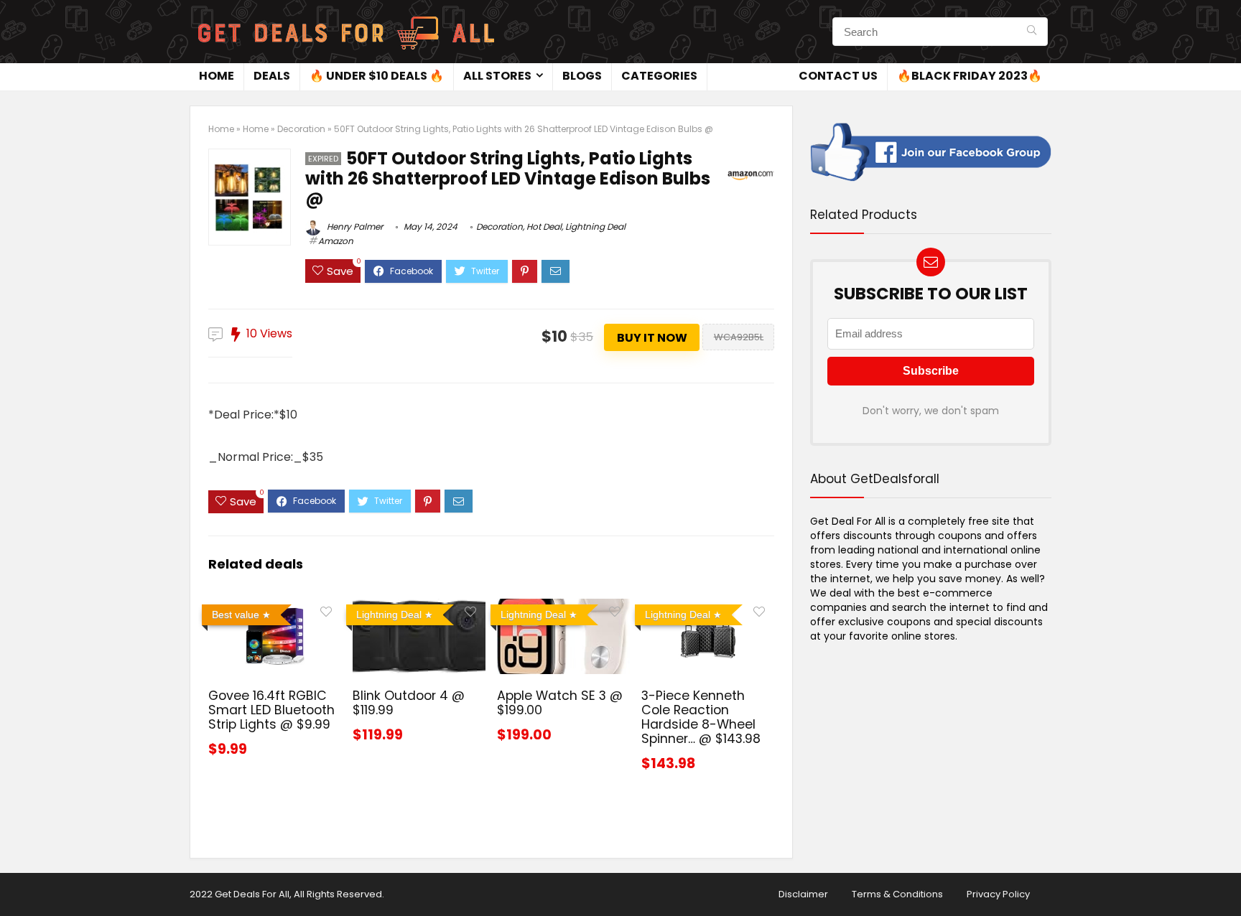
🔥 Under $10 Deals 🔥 (377, 75)
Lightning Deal (595, 226)
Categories (659, 75)
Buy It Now (652, 338)
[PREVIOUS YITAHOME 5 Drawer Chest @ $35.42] (14, 880)
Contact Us (838, 75)
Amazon (335, 241)
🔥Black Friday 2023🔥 (969, 75)
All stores (497, 75)
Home (216, 75)
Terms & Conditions (897, 894)
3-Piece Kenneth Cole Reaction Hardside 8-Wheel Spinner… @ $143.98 (701, 717)
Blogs (582, 75)
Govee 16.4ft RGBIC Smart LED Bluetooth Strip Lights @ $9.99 (271, 710)
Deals (272, 75)
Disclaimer (803, 894)
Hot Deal (544, 226)
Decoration (301, 129)
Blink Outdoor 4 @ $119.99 (409, 703)
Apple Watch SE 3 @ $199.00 (560, 703)
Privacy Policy (998, 894)
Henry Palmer (354, 226)
